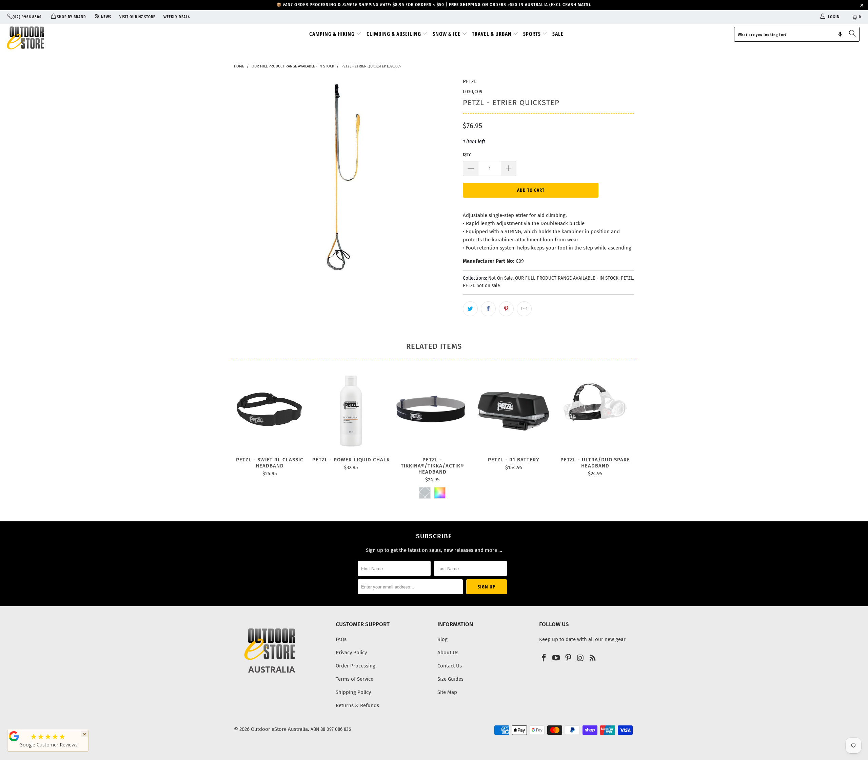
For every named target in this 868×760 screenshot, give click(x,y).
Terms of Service (354, 679)
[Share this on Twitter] (470, 308)
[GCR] (14, 736)
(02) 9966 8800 (27, 17)
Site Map (447, 692)
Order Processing (355, 666)
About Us (447, 652)
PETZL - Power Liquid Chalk (351, 411)
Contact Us (449, 666)
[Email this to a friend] (524, 308)
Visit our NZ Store (137, 17)
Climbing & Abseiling (394, 34)
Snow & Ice (447, 34)
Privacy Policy (351, 652)
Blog (442, 639)
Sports (532, 34)
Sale (558, 34)
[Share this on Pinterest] (506, 308)
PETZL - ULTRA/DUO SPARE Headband (595, 411)
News (105, 17)
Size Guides (450, 679)
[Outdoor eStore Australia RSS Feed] (593, 658)
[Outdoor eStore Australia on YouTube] (556, 658)
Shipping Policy (353, 692)
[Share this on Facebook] (488, 308)
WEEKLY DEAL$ (176, 17)
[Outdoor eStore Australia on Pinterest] (568, 658)
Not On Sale (500, 278)
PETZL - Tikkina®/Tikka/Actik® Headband (432, 411)
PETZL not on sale (481, 285)
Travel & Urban (492, 34)
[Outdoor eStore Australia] (73, 38)
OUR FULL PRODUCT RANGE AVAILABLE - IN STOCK (566, 278)
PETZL (469, 81)
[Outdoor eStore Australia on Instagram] (580, 658)
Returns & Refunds (357, 705)
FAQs (341, 639)
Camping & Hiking (332, 34)
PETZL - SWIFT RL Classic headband (270, 411)
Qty (467, 154)
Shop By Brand (71, 17)
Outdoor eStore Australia (279, 729)
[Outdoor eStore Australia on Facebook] (544, 658)
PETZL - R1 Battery (514, 411)
